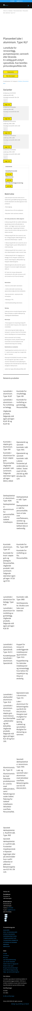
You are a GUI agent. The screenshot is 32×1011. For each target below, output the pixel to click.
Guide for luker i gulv (8, 966)
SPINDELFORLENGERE (9, 934)
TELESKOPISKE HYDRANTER (10, 940)
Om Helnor (6, 955)
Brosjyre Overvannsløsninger (10, 968)
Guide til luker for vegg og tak (10, 963)
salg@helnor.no (11, 910)
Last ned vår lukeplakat (9, 961)
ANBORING (6, 944)
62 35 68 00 (12, 1)
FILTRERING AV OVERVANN (10, 942)
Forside (5, 953)
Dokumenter (10, 72)
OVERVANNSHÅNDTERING (10, 936)
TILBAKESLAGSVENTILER (9, 938)
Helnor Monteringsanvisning (10, 970)
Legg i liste (7, 104)
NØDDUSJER (6, 946)
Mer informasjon (10, 76)
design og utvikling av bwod (20, 1004)
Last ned (9, 174)
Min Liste (5, 957)
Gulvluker (10, 10)
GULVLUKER (6, 930)
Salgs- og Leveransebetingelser (11, 972)
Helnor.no (5, 10)
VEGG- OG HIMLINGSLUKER (10, 932)
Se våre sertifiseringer (8, 996)
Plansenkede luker (17, 10)
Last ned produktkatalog (9, 959)
